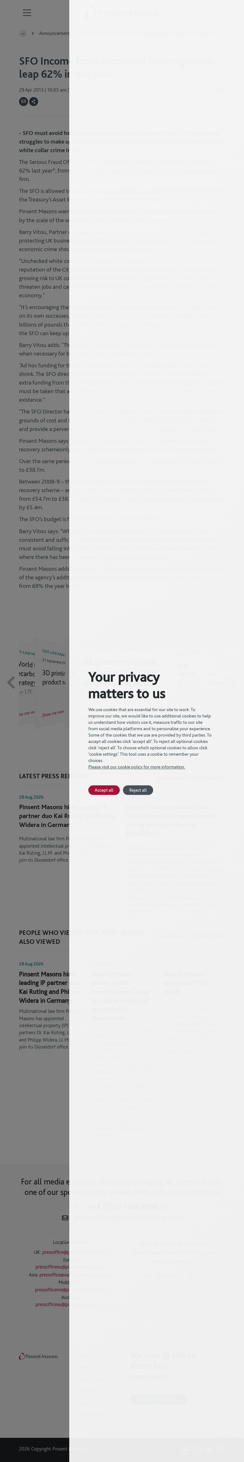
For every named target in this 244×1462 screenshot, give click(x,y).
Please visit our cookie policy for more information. (136, 767)
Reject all (138, 790)
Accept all (104, 790)
